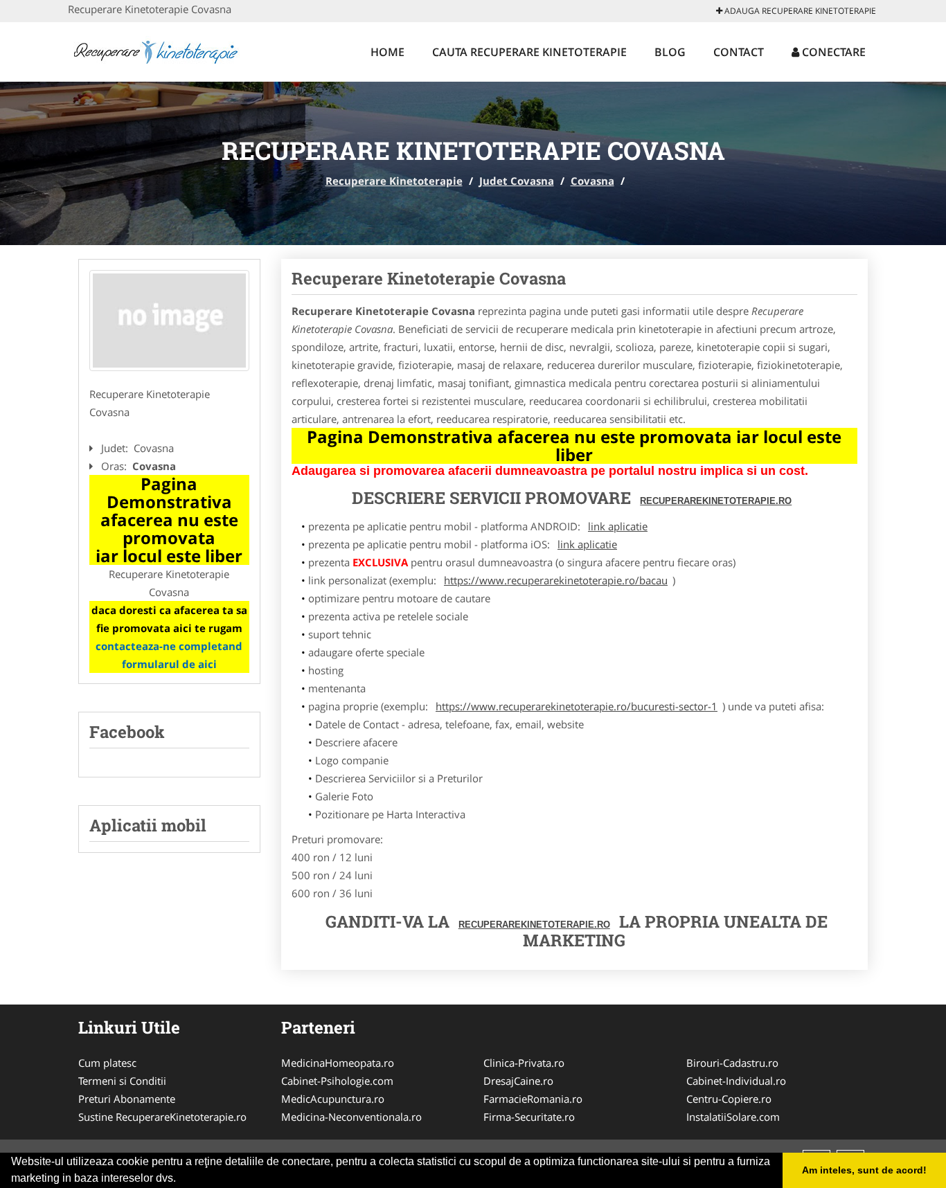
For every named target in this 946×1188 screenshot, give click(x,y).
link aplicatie (618, 526)
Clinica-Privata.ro (523, 1063)
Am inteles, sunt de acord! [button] (864, 1170)
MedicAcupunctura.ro (332, 1099)
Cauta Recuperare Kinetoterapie (529, 52)
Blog (670, 52)
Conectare (832, 52)
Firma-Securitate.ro (529, 1117)
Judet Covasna (516, 181)
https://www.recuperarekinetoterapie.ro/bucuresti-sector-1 (576, 706)
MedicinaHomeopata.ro (337, 1063)
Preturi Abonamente (126, 1099)
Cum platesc (107, 1063)
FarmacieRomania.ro (532, 1099)
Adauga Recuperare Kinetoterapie (799, 11)
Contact (738, 52)
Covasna (592, 181)
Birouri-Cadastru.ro (732, 1063)
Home (387, 52)
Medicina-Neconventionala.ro (351, 1117)
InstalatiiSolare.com (733, 1117)
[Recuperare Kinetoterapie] (159, 50)
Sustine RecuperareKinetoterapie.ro (162, 1117)
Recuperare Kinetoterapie (394, 181)
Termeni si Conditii (122, 1081)
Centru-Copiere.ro (728, 1099)
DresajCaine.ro (518, 1081)
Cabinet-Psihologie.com (337, 1081)
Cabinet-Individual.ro (736, 1081)
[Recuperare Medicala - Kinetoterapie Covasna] (169, 320)
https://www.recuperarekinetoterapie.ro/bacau (556, 580)
